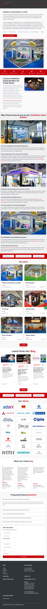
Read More (4, 384)
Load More (23, 344)
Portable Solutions (28, 569)
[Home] (9, 4)
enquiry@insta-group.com (33, 593)
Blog (4, 572)
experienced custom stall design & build (12, 100)
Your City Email (6, 538)
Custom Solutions (28, 568)
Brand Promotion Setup (29, 571)
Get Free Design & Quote (10, 35)
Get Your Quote (23, 556)
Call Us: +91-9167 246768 (24, 256)
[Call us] (45, 304)
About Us (5, 569)
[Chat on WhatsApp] (45, 307)
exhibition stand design (11, 247)
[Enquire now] (45, 301)
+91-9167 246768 (29, 591)
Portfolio (5, 571)
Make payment (6, 598)
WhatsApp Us (39, 256)
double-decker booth (34, 241)
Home (4, 568)
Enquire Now (9, 256)
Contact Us (5, 573)
